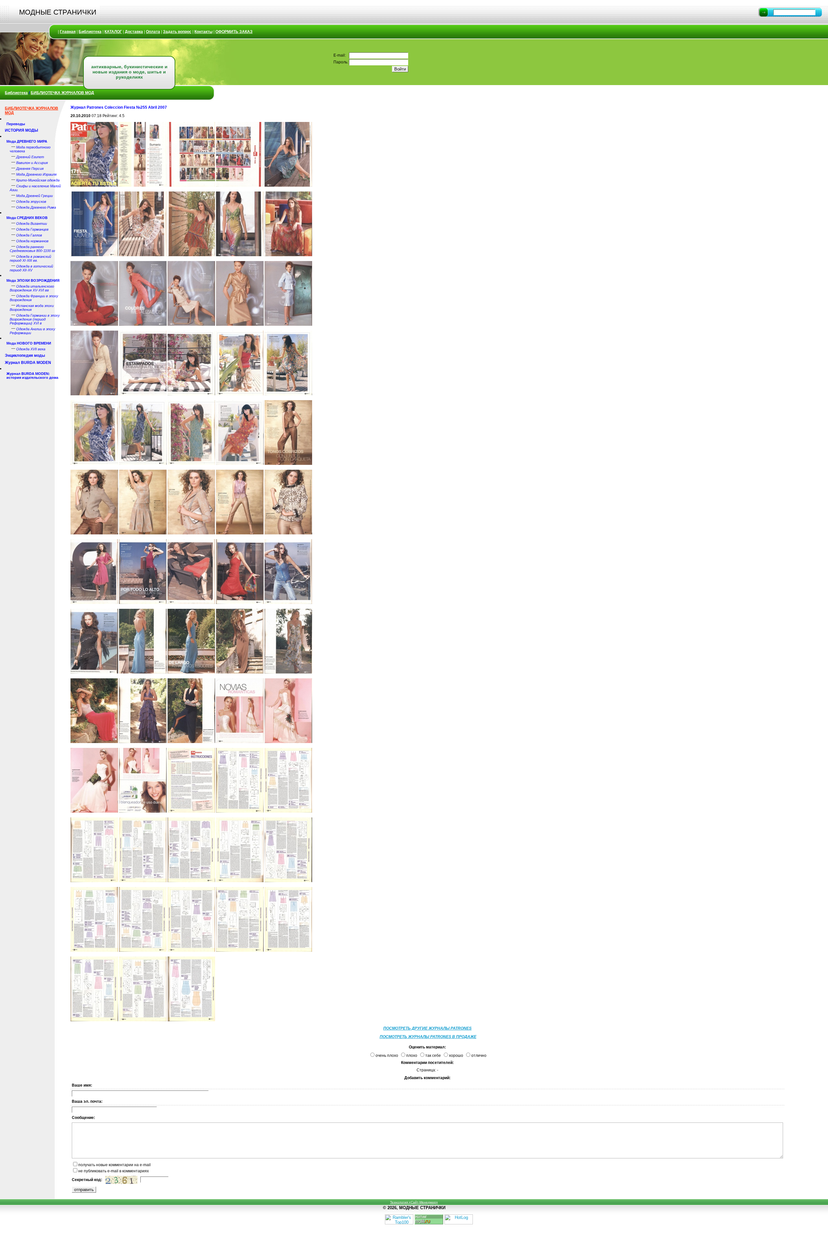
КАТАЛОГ (113, 31)
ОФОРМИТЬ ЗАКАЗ (234, 31)
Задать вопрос (177, 31)
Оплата (153, 31)
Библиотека (90, 31)
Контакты (203, 31)
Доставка (134, 31)
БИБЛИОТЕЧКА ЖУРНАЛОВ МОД (62, 93)
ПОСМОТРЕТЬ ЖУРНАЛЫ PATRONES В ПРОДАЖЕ (428, 1037)
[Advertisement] (808, 197)
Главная (68, 31)
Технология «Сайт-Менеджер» (414, 1202)
